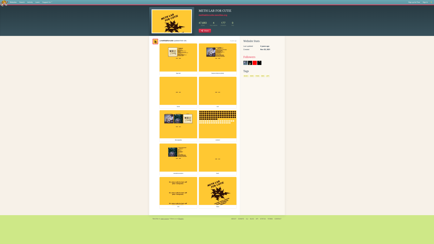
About (233, 219)
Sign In (425, 2)
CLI (247, 219)
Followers (249, 57)
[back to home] (4, 3)
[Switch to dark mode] (431, 2)
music (246, 76)
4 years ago (233, 41)
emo (262, 76)
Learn (37, 2)
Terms (270, 219)
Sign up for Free (414, 2)
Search (22, 2)
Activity (30, 2)
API (257, 219)
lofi (267, 76)
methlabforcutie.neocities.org (213, 15)
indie (251, 76)
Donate (241, 219)
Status (263, 219)
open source (165, 219)
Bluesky (181, 219)
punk (257, 76)
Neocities (156, 219)
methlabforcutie (167, 40)
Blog (252, 219)
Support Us (46, 2)
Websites (13, 2)
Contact (278, 219)
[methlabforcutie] (155, 41)
